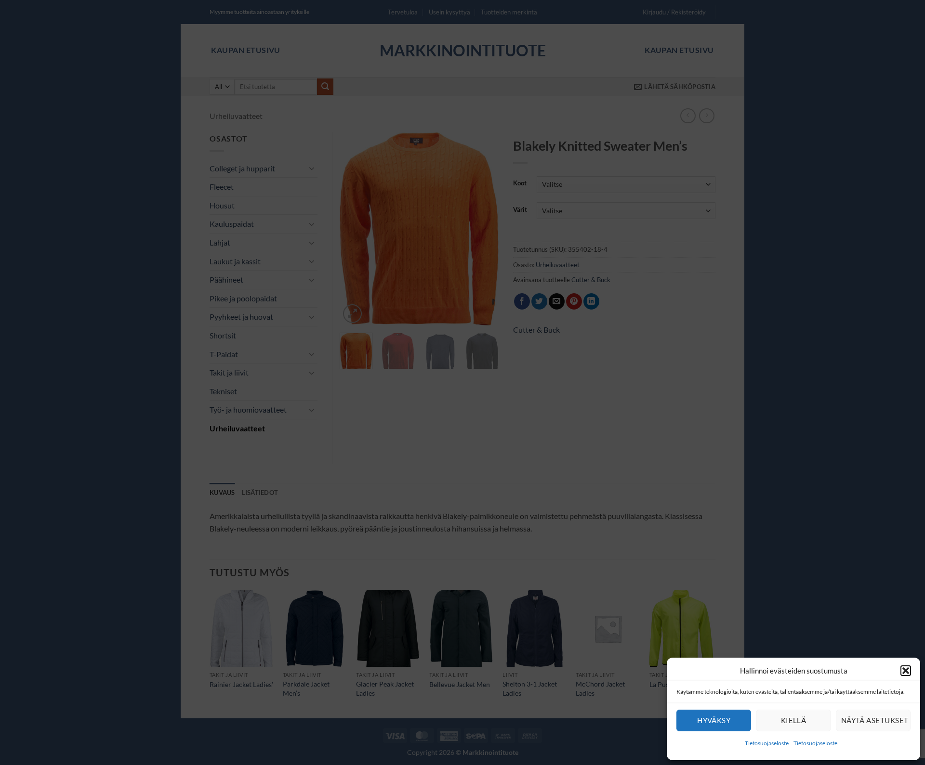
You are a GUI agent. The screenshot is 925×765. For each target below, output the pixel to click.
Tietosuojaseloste (767, 743)
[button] (906, 670)
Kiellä (793, 720)
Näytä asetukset (875, 720)
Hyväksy (713, 720)
